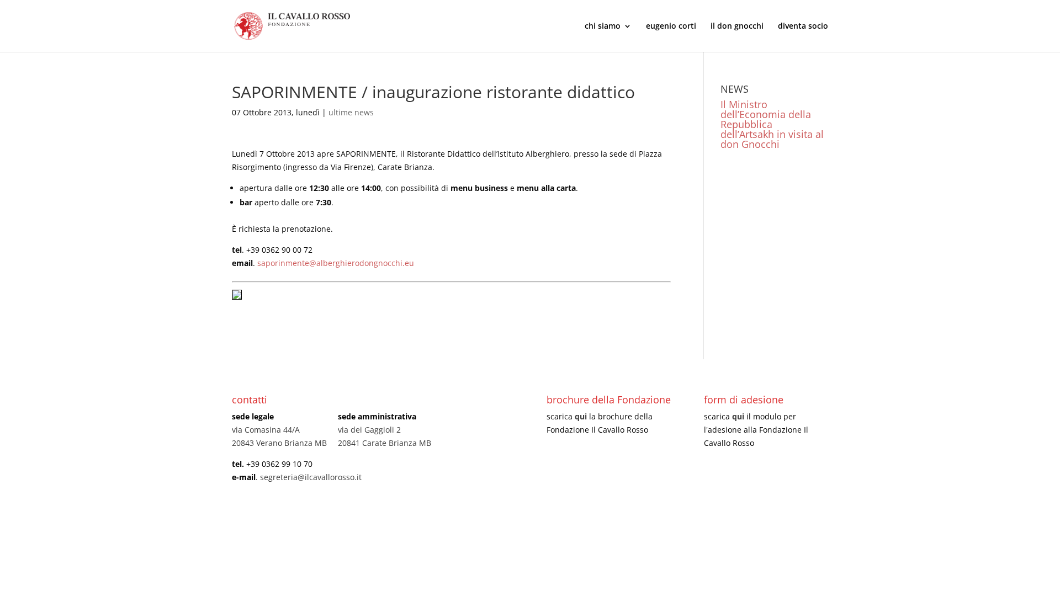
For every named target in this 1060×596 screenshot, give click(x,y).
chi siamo (603, 26)
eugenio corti (671, 26)
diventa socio (803, 26)
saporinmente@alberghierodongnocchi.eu (335, 263)
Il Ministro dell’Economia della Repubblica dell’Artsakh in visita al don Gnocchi (772, 124)
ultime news (351, 112)
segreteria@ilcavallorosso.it (311, 477)
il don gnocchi (737, 26)
